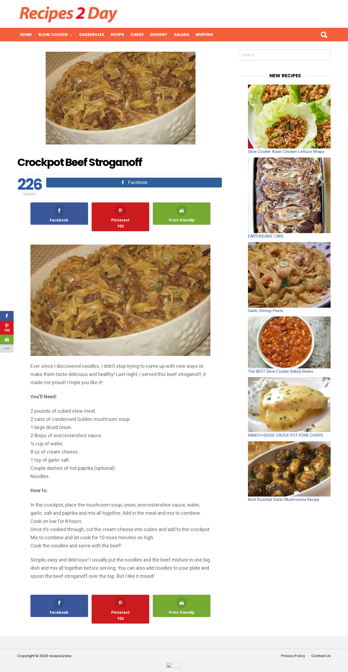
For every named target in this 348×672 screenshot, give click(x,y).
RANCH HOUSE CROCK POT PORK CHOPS (285, 435)
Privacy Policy (293, 656)
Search (324, 34)
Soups (117, 34)
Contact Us (321, 656)
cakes (137, 34)
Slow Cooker (53, 34)
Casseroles (91, 34)
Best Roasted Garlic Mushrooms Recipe (283, 499)
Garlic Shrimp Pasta (265, 310)
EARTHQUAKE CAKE (266, 236)
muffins (204, 34)
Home (26, 34)
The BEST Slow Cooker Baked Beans (280, 371)
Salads (181, 34)
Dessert (158, 34)
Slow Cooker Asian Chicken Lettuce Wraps (286, 151)
